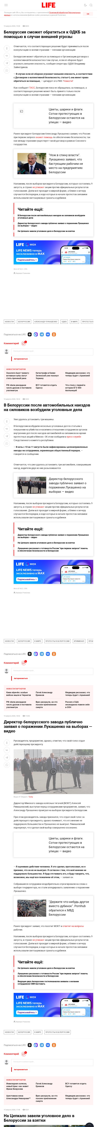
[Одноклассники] (53, 334)
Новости (68, 80)
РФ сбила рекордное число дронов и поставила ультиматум (18, 388)
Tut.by (31, 797)
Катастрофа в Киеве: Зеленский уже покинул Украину (47, 376)
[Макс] (35, 334)
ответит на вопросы (73, 926)
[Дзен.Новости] (29, 334)
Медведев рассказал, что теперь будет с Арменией (77, 374)
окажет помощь (44, 137)
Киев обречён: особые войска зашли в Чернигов (18, 693)
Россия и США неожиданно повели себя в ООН (77, 705)
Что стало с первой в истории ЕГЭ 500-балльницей (75, 388)
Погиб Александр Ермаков (44, 693)
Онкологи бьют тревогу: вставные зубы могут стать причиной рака (17, 376)
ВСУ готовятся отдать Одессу (46, 386)
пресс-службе (74, 436)
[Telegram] (41, 334)
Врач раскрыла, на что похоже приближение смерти (46, 705)
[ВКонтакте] (47, 334)
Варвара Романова (23, 273)
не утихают (38, 187)
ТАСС (32, 87)
